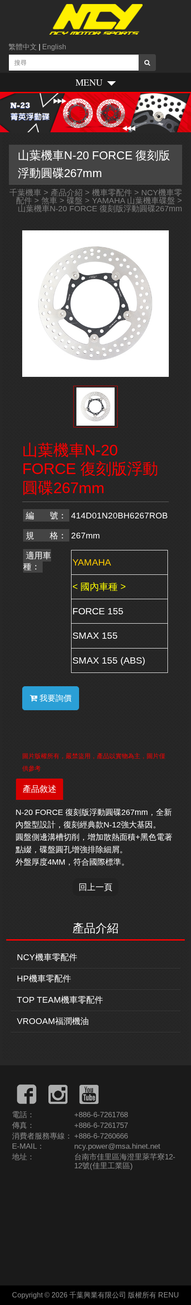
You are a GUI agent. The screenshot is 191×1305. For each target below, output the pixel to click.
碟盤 (75, 200)
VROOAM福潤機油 (53, 1021)
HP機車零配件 (44, 978)
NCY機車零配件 (47, 957)
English (54, 47)
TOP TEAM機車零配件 (60, 999)
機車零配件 (112, 192)
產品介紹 (67, 192)
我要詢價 (54, 698)
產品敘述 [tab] (39, 789)
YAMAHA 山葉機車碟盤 (133, 200)
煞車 (49, 200)
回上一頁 (95, 887)
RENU (168, 1295)
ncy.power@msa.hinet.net (117, 1146)
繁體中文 (22, 47)
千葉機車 (25, 192)
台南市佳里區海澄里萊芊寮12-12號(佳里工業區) (124, 1161)
